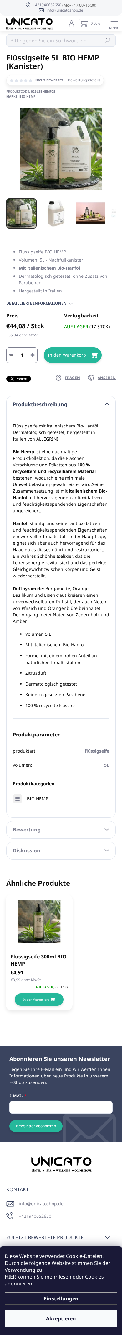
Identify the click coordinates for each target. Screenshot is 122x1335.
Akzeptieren (61, 1318)
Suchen (107, 40)
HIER (10, 1276)
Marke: (20, 96)
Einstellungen (61, 1298)
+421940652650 (35, 1216)
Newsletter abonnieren (36, 1126)
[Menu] (114, 23)
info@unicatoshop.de (41, 1204)
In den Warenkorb (67, 355)
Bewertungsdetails (84, 80)
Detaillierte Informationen (36, 303)
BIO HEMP (37, 799)
